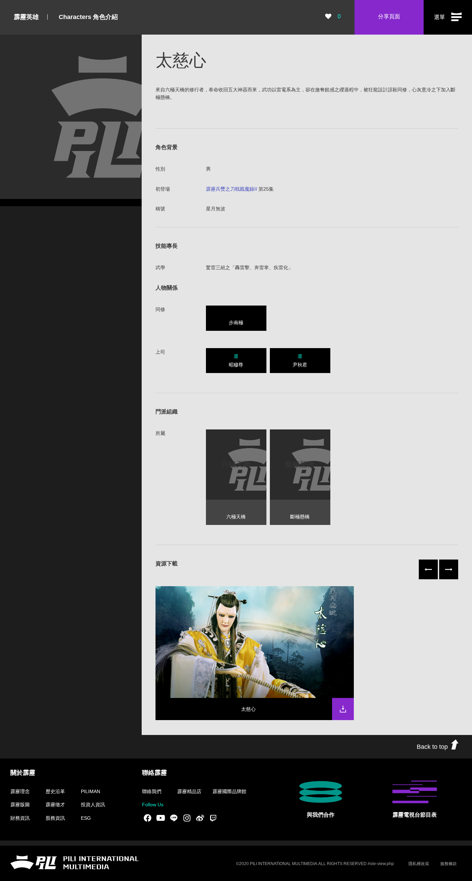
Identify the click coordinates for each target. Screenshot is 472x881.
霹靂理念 (20, 791)
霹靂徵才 (55, 804)
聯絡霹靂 (154, 772)
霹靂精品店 (189, 791)
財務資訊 (20, 818)
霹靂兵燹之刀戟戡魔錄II (231, 189)
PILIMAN (90, 791)
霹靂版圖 (20, 804)
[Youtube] (160, 817)
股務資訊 (55, 818)
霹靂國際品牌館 (229, 791)
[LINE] (173, 817)
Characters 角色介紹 (88, 16)
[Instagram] (186, 817)
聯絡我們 (151, 791)
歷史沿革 (55, 791)
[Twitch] (213, 817)
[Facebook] (147, 817)
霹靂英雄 (26, 16)
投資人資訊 (93, 804)
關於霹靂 (22, 772)
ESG (86, 818)
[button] (448, 17)
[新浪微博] (200, 817)
